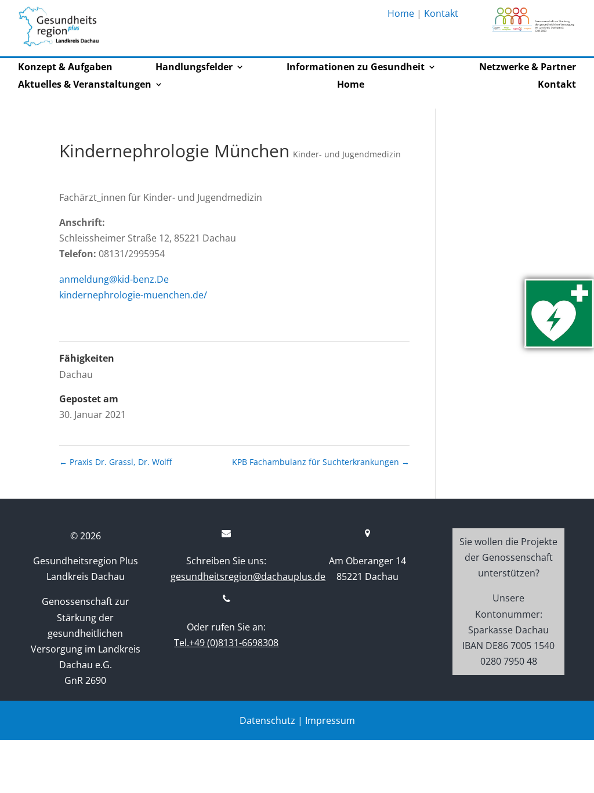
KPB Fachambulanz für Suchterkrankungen (321, 461)
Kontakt (441, 13)
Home (400, 13)
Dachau (76, 374)
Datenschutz (267, 720)
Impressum (330, 720)
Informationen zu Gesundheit (356, 68)
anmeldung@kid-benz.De (114, 279)
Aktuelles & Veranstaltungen (84, 85)
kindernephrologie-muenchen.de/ (133, 295)
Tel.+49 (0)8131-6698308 (226, 642)
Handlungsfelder (194, 68)
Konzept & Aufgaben (65, 68)
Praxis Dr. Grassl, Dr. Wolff (115, 461)
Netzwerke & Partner (527, 68)
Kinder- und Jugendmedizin (347, 154)
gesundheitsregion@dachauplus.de (248, 576)
